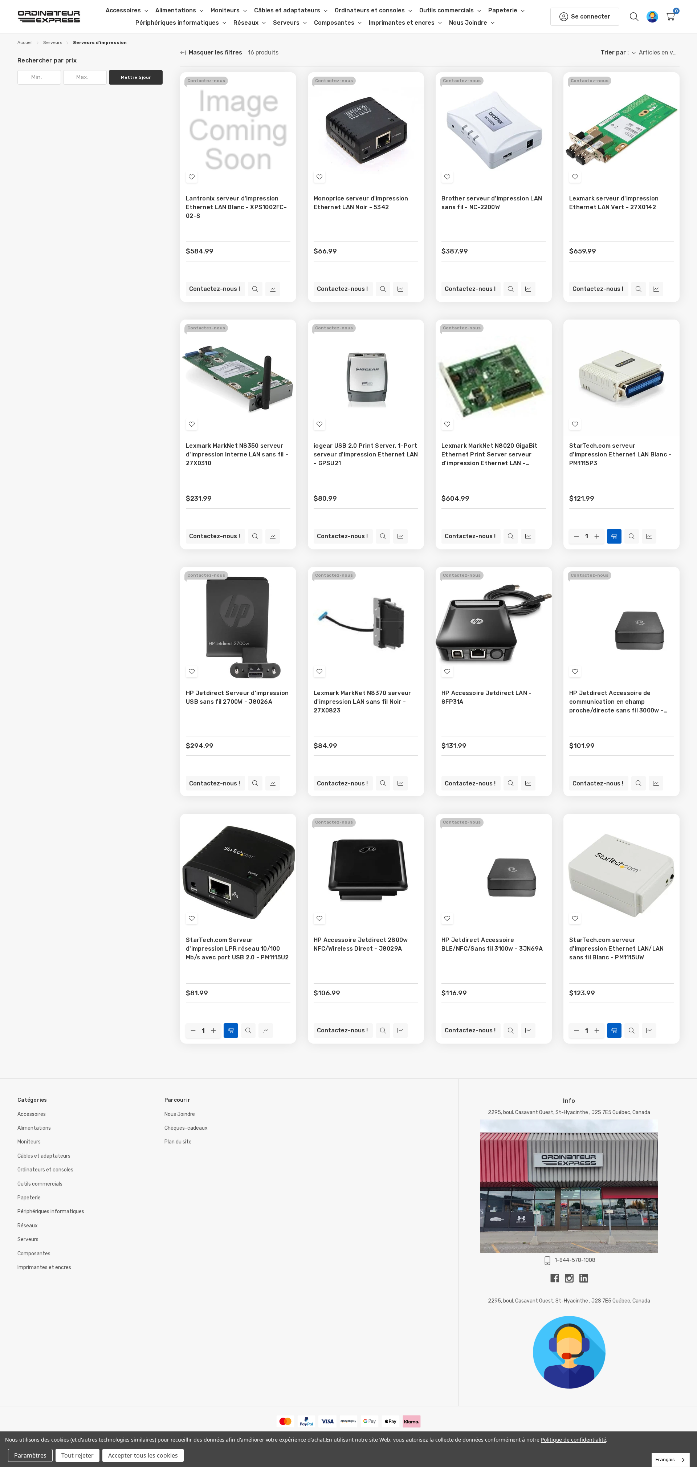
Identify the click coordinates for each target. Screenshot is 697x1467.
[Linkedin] (583, 1278)
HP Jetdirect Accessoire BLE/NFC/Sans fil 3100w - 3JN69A (492, 944)
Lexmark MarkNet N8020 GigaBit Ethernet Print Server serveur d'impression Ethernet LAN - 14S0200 (489, 455)
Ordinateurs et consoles (45, 1170)
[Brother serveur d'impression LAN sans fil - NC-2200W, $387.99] (494, 130)
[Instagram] (572, 1278)
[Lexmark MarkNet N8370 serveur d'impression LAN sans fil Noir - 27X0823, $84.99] (366, 625)
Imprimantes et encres (44, 1267)
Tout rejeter (77, 1455)
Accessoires (31, 1114)
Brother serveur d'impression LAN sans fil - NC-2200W (491, 203)
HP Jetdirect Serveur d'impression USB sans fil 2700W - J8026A (237, 697)
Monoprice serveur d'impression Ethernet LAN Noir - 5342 (361, 203)
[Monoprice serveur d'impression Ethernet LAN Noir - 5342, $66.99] (366, 130)
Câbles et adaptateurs (43, 1156)
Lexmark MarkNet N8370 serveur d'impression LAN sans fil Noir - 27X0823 (362, 702)
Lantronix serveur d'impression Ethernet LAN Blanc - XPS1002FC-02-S (236, 207)
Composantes (33, 1254)
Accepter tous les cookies (143, 1455)
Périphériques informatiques (50, 1211)
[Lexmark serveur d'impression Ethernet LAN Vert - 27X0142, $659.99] (621, 130)
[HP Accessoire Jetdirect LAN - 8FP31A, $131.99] (494, 625)
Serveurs (27, 1239)
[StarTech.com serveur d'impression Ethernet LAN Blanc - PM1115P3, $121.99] (621, 378)
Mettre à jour (136, 77)
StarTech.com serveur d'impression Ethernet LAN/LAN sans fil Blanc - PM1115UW (616, 948)
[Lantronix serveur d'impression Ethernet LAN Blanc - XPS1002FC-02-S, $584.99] (238, 130)
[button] (569, 1352)
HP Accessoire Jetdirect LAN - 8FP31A (486, 697)
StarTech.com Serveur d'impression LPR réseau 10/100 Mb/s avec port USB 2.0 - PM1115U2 (237, 948)
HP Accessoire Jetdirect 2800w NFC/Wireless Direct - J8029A (361, 944)
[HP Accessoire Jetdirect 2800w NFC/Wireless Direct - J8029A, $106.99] (366, 872)
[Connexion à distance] (652, 17)
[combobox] (671, 1460)
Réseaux (27, 1226)
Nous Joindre (179, 1114)
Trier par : (615, 52)
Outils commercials (39, 1184)
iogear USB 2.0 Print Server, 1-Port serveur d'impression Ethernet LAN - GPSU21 (366, 454)
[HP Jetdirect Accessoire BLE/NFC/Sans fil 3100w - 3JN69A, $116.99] (494, 872)
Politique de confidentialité (573, 1439)
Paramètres (30, 1455)
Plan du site (178, 1142)
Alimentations (34, 1128)
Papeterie (29, 1198)
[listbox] (659, 52)
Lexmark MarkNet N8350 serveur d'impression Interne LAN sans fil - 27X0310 (237, 454)
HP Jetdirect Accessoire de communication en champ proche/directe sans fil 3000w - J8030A (616, 702)
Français (665, 1459)
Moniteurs (29, 1142)
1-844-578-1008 (575, 1260)
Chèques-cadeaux (186, 1128)
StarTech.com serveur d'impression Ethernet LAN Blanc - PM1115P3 (620, 454)
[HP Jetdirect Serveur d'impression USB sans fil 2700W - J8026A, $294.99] (238, 625)
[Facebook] (557, 1278)
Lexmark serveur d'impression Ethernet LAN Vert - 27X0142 (614, 203)
